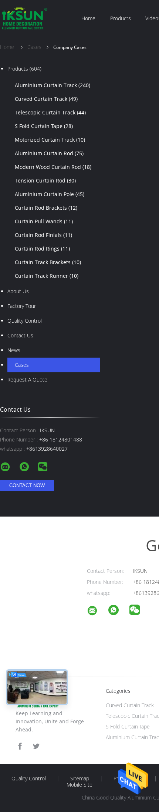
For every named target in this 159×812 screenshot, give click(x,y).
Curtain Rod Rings (42, 248)
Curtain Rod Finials (43, 234)
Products (120, 18)
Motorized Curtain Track (50, 139)
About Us (18, 291)
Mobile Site (79, 784)
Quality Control (24, 320)
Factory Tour (21, 305)
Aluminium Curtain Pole (49, 194)
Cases (22, 364)
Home (88, 18)
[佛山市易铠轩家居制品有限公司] (97, 611)
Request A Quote (27, 379)
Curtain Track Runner (46, 275)
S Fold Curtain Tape (44, 126)
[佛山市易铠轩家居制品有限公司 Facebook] (20, 746)
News (13, 350)
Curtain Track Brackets (48, 262)
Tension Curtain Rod (45, 180)
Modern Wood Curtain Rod (53, 166)
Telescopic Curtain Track (50, 112)
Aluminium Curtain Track (52, 85)
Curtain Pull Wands (44, 221)
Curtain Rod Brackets (46, 207)
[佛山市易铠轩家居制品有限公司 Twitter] (36, 746)
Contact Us (20, 335)
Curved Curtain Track (46, 98)
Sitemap (79, 778)
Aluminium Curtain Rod (49, 153)
